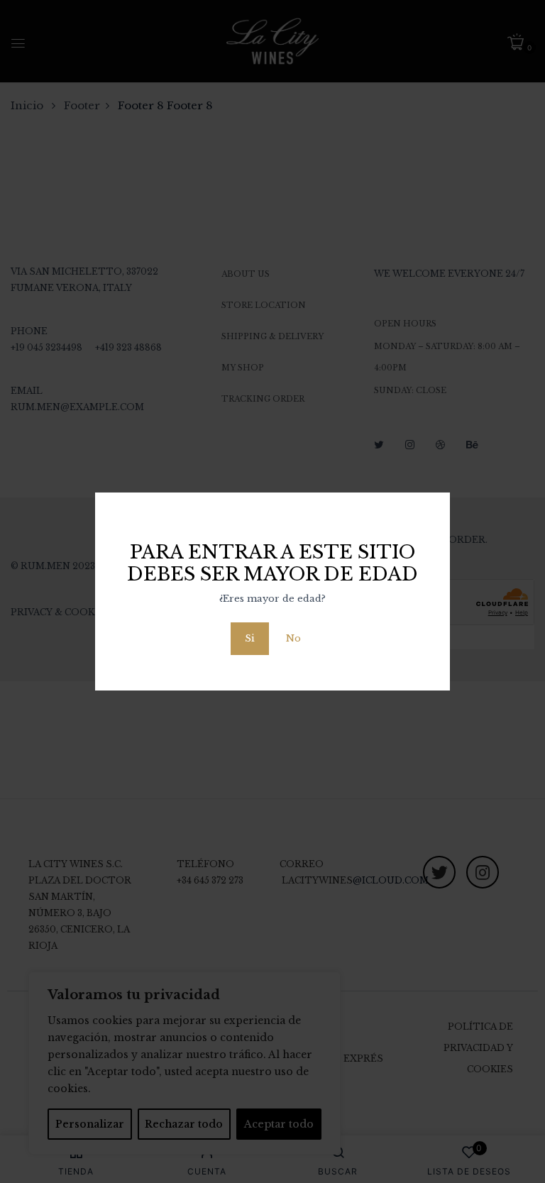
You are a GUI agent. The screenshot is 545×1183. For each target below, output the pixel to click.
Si (250, 638)
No (293, 638)
